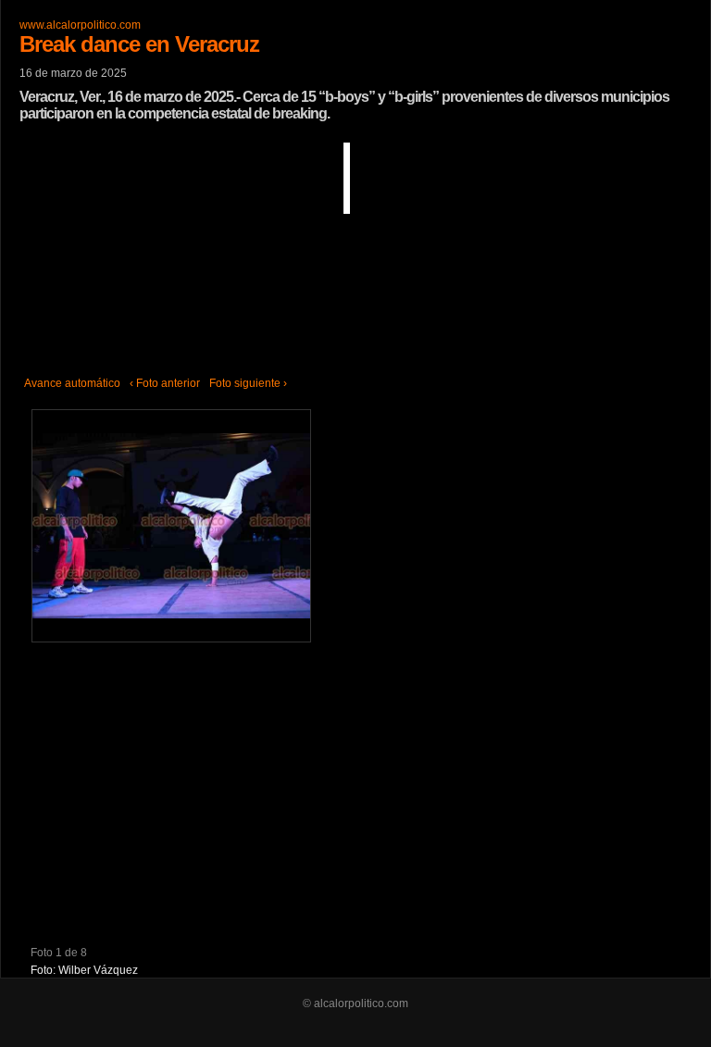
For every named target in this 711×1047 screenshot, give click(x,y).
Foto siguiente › (248, 383)
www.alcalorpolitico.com (80, 25)
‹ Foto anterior (165, 383)
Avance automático (72, 383)
